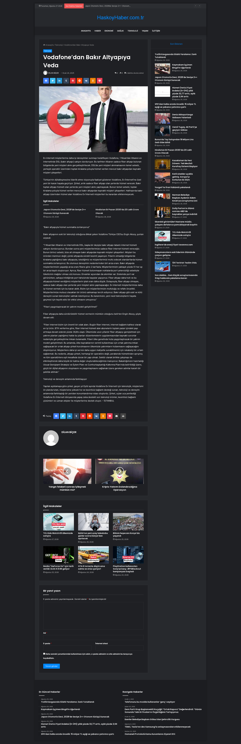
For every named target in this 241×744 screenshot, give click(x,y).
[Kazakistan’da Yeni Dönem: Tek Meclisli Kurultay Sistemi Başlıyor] (162, 164)
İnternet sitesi (101, 643)
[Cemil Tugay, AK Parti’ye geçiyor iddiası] (162, 131)
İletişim (156, 31)
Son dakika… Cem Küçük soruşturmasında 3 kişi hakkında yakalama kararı (176, 277)
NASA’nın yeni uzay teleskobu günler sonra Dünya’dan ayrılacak (93, 536)
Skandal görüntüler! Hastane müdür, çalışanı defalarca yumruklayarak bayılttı (176, 223)
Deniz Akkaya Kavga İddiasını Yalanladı (182, 116)
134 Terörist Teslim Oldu (184, 262)
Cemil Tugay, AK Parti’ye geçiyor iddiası (184, 128)
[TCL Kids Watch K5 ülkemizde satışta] (58, 521)
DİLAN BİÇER (53, 73)
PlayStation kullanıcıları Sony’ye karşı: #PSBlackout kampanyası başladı (127, 569)
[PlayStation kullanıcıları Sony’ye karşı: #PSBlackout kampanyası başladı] (128, 555)
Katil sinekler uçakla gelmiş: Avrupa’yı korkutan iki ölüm (182, 176)
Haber (98, 31)
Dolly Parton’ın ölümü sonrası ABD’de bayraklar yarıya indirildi (184, 211)
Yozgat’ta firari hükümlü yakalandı (172, 187)
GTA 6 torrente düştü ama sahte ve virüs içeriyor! (91, 567)
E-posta (47, 643)
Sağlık (120, 31)
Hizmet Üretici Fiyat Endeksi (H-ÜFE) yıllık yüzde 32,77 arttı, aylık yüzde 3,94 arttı (183, 92)
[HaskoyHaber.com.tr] (120, 17)
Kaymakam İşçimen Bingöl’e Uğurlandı (182, 66)
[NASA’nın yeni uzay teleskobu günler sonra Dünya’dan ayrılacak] (93, 521)
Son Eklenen (176, 44)
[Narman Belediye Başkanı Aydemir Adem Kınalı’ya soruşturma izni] (162, 198)
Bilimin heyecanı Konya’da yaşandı (126, 534)
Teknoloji (133, 31)
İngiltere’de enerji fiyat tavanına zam (174, 244)
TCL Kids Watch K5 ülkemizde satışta (58, 534)
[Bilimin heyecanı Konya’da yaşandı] (128, 521)
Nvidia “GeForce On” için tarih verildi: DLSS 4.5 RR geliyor (58, 567)
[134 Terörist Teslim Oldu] (162, 266)
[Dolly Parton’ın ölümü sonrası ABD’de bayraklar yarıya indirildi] (162, 212)
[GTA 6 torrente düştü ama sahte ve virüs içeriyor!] (93, 555)
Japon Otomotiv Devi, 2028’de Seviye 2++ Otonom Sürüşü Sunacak (114, 6)
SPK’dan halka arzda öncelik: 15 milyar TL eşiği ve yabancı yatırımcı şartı (175, 105)
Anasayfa (86, 31)
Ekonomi (109, 31)
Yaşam (145, 31)
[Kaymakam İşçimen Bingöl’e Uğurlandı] (162, 68)
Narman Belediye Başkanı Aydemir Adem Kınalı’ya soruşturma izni (184, 197)
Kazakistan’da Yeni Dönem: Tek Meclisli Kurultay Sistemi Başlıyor (185, 163)
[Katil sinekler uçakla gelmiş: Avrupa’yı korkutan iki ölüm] (162, 177)
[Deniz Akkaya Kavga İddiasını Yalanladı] (162, 118)
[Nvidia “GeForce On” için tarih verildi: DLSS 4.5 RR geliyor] (58, 555)
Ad (45, 633)
